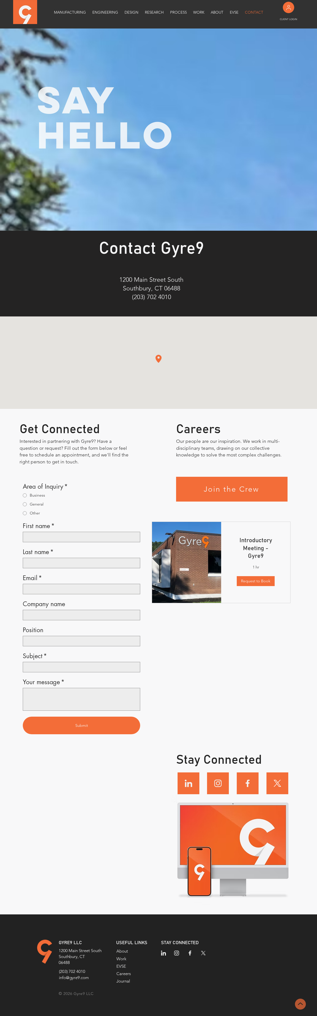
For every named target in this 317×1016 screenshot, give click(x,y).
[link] (255, 549)
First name (39, 526)
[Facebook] (248, 783)
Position (33, 630)
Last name (38, 552)
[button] (256, 581)
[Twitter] (277, 783)
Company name (44, 604)
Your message (44, 682)
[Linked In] (188, 783)
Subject (35, 656)
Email (32, 578)
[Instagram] (218, 783)
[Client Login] (288, 7)
